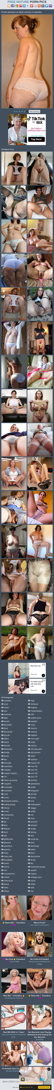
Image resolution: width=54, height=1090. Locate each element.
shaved (33, 822)
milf (32, 714)
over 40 (33, 766)
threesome (35, 856)
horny (6, 867)
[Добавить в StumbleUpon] (39, 5)
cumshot (8, 791)
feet (5, 825)
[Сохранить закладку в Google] (16, 5)
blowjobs (8, 749)
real (32, 801)
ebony (7, 808)
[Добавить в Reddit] (35, 5)
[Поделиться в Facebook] (12, 5)
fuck (6, 832)
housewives (9, 874)
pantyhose (35, 784)
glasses (7, 843)
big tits (7, 735)
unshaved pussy (37, 867)
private (33, 794)
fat (5, 822)
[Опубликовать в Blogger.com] (9, 5)
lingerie (33, 707)
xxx (32, 891)
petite (33, 787)
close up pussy (10, 780)
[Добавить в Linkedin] (24, 5)
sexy (32, 818)
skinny (33, 832)
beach (7, 721)
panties (33, 780)
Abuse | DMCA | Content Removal (16, 1081)
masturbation (36, 711)
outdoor (33, 759)
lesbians (34, 704)
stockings (34, 846)
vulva (32, 881)
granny (7, 849)
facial (6, 818)
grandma (8, 846)
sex (32, 815)
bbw (6, 718)
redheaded (35, 804)
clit (5, 777)
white (32, 884)
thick (32, 853)
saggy (33, 808)
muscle (33, 728)
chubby (7, 770)
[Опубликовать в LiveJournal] (27, 5)
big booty (8, 732)
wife (32, 888)
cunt (6, 794)
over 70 (33, 777)
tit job (32, 860)
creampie (8, 787)
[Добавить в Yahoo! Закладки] (50, 5)
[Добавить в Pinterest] (31, 5)
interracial (8, 881)
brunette (7, 763)
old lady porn (36, 749)
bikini (6, 739)
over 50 (33, 770)
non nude (34, 739)
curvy (6, 798)
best (6, 728)
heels (6, 863)
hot (5, 870)
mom (32, 725)
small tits (34, 839)
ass (5, 711)
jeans (6, 884)
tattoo (33, 849)
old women (35, 752)
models (33, 721)
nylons (33, 746)
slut (32, 836)
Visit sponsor (34, 111)
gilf (5, 836)
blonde (7, 746)
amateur (7, 701)
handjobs (8, 860)
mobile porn (35, 718)
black (6, 742)
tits (31, 863)
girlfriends (8, 839)
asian (6, 707)
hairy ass (8, 856)
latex (6, 888)
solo (32, 843)
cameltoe (8, 766)
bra (5, 759)
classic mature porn (12, 773)
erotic (6, 811)
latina (6, 891)
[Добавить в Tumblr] (42, 5)
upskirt (33, 870)
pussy (33, 798)
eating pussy (9, 804)
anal (6, 704)
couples (7, 784)
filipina (7, 829)
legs (32, 701)
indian (7, 877)
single (33, 829)
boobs (7, 752)
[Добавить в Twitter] (46, 5)
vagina (33, 874)
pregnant (34, 791)
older (32, 756)
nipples (33, 735)
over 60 (33, 773)
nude (32, 742)
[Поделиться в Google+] (20, 5)
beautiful (8, 725)
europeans (9, 815)
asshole (7, 714)
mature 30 (35, 763)
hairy (6, 853)
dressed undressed (12, 801)
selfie (32, 811)
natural (33, 732)
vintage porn (36, 877)
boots (6, 756)
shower (33, 825)
